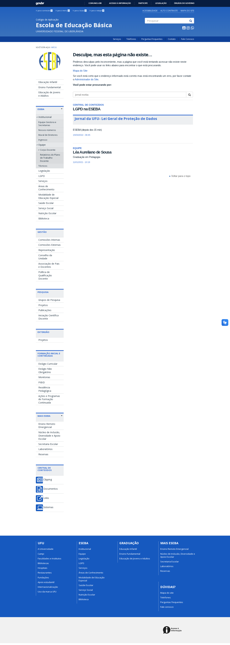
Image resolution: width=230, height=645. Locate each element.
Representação (46, 250)
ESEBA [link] (41, 109)
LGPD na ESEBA (87, 109)
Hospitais (42, 567)
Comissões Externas (49, 244)
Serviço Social (45, 208)
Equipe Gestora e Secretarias (47, 124)
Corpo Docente (47, 149)
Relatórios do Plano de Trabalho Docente (50, 157)
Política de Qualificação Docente (45, 275)
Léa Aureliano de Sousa (92, 152)
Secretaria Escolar (48, 444)
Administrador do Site (86, 79)
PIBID (41, 382)
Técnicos (42, 165)
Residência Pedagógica (44, 389)
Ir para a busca (79, 10)
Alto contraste (169, 10)
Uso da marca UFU (47, 591)
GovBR (39, 2)
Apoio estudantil (46, 582)
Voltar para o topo (180, 176)
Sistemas (48, 507)
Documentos (50, 489)
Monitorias (44, 377)
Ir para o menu (62, 10)
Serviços (117, 39)
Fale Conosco (187, 39)
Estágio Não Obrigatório (45, 370)
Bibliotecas (43, 563)
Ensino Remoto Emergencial (46, 425)
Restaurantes (45, 572)
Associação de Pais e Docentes (48, 265)
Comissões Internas (49, 239)
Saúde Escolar (46, 203)
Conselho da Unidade (45, 257)
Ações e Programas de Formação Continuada (49, 399)
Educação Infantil (47, 82)
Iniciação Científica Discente (48, 317)
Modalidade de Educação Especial (48, 196)
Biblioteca (43, 218)
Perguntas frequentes (171, 602)
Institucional (45, 117)
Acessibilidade (149, 10)
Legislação (161, 3)
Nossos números (47, 130)
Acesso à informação (120, 3)
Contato (172, 39)
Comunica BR (95, 3)
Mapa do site (187, 10)
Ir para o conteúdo (44, 10)
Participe (143, 3)
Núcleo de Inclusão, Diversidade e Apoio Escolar (49, 435)
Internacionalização (48, 586)
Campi (41, 553)
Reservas (43, 454)
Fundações (43, 577)
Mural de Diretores (48, 134)
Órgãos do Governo (184, 3)
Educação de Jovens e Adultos (49, 94)
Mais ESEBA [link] (44, 416)
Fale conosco (167, 606)
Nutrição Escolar (47, 213)
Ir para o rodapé (97, 10)
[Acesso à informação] (173, 630)
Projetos (43, 305)
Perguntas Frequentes (151, 39)
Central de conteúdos (45, 469)
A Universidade (45, 548)
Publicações (44, 310)
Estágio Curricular (47, 363)
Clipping (47, 479)
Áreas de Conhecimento (46, 188)
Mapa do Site (80, 70)
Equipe (42, 144)
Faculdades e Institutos (49, 558)
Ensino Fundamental (49, 87)
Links (46, 498)
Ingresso (42, 139)
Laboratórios (45, 449)
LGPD (41, 176)
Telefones (131, 39)
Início (54, 47)
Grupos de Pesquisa (49, 300)
